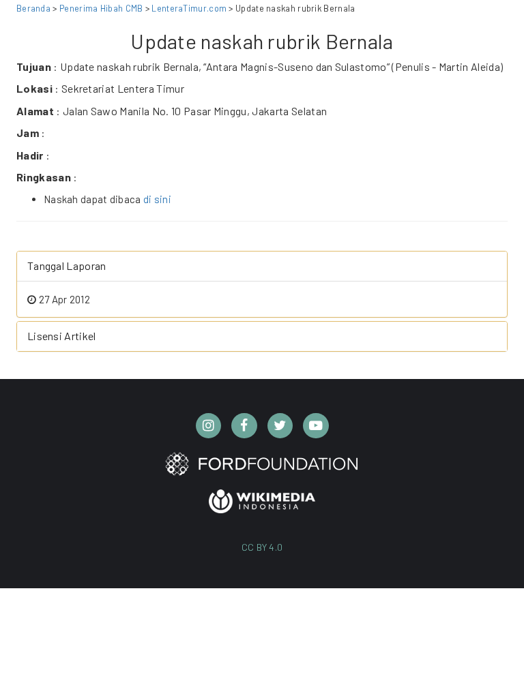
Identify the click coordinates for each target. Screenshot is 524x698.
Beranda (33, 8)
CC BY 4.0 (262, 547)
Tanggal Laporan (66, 265)
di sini (157, 199)
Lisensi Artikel (61, 335)
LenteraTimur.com (190, 8)
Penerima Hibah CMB (101, 8)
